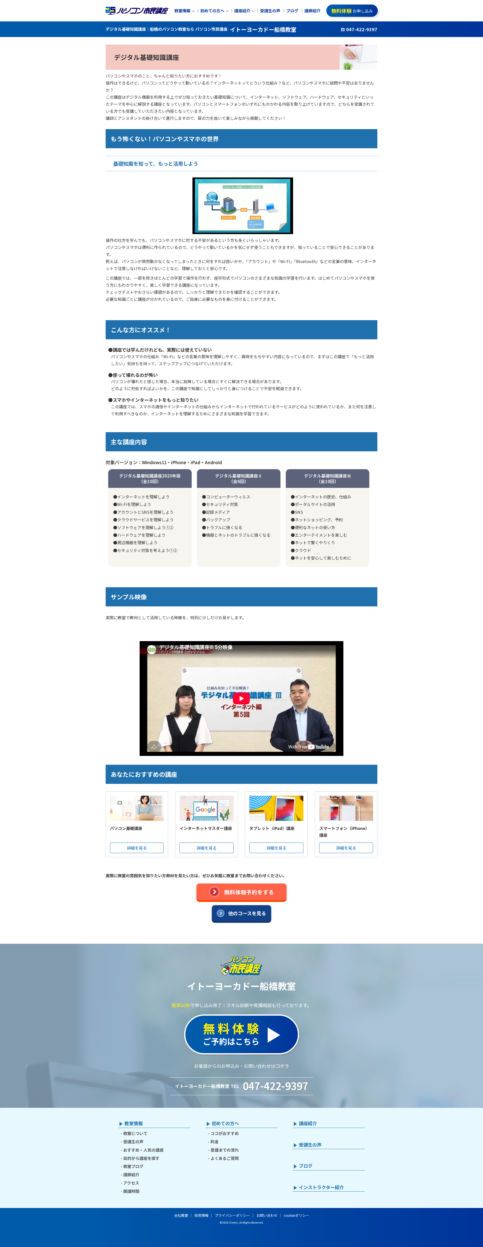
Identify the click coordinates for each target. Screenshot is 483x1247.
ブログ (292, 10)
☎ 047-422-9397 (359, 29)
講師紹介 (312, 10)
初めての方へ (212, 10)
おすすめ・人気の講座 (143, 1150)
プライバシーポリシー (232, 1215)
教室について (135, 1133)
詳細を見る (137, 848)
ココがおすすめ (225, 1133)
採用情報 (201, 1215)
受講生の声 (270, 10)
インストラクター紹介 (321, 1187)
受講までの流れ (225, 1150)
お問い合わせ (266, 1215)
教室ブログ (133, 1166)
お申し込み (352, 10)
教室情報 (182, 10)
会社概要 (181, 1215)
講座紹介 (242, 10)
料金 (215, 1142)
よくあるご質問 (225, 1158)
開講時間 (131, 1191)
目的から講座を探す (141, 1158)
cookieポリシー (296, 1215)
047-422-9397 (275, 1085)
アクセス (131, 1183)
